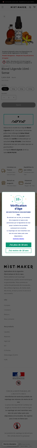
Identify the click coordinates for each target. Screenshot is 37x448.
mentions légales (18, 239)
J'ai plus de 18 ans (18, 245)
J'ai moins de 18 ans (19, 251)
